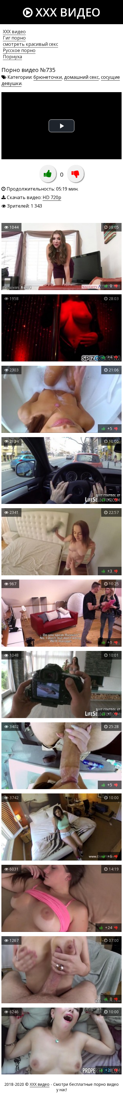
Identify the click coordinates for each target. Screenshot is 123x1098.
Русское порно (19, 50)
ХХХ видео (14, 31)
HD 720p (52, 197)
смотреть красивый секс (30, 44)
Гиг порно (14, 38)
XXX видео (66, 12)
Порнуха (12, 56)
